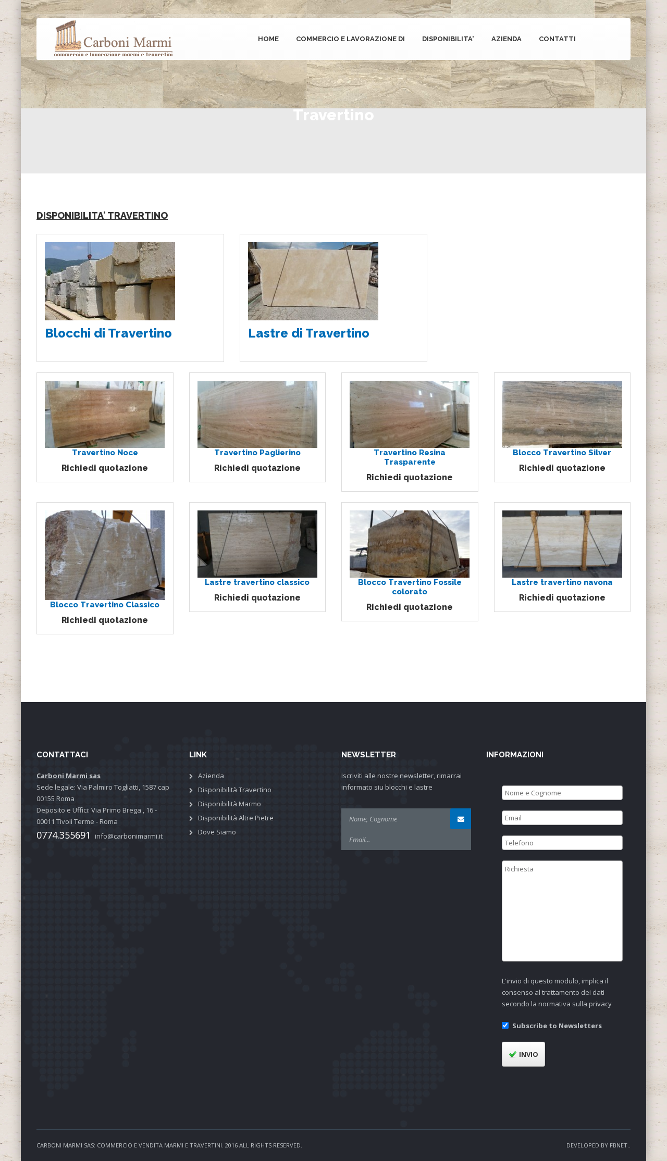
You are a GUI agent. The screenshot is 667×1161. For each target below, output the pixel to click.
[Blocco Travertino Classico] (105, 554)
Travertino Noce (105, 452)
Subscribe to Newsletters (557, 1025)
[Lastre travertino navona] (562, 543)
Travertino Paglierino (257, 452)
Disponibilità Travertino (234, 789)
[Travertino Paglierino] (257, 413)
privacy (600, 1003)
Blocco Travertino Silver (562, 452)
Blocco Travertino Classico (104, 604)
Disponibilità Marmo (229, 803)
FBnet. (619, 1145)
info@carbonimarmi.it (129, 836)
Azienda (211, 775)
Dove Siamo (217, 832)
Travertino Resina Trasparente (410, 457)
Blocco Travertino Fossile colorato (410, 587)
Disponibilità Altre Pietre (236, 817)
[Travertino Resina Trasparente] (410, 413)
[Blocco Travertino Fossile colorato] (410, 543)
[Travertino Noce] (105, 413)
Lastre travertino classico (257, 582)
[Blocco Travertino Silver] (562, 413)
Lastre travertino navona (562, 582)
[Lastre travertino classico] (257, 543)
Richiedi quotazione (104, 468)
